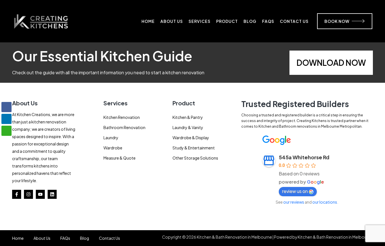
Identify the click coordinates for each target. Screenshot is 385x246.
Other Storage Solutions (195, 157)
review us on (295, 191)
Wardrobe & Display (190, 137)
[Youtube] (40, 194)
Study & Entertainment (193, 147)
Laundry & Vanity (187, 127)
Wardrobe (112, 147)
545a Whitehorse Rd (304, 157)
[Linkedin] (52, 194)
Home (148, 21)
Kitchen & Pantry (187, 117)
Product (227, 21)
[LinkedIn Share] (6, 119)
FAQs (268, 21)
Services (200, 21)
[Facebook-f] (16, 194)
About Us (171, 21)
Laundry (110, 137)
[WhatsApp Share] (6, 131)
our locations (324, 201)
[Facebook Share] (6, 107)
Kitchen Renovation (121, 117)
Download (320, 63)
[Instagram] (28, 194)
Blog (250, 21)
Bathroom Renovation (124, 127)
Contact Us (294, 21)
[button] (6, 141)
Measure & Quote (119, 157)
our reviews (293, 201)
